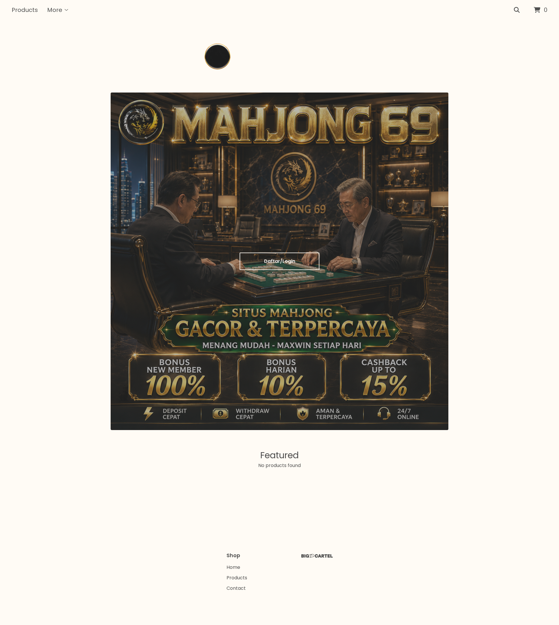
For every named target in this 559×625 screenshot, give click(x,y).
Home (233, 567)
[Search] (517, 10)
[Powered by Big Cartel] (317, 556)
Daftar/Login (279, 261)
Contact (236, 588)
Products (25, 10)
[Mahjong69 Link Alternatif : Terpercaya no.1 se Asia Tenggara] (279, 56)
